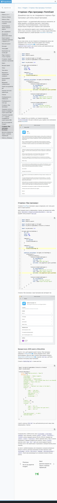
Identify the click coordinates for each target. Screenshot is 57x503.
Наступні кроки (6, 43)
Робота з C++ (5, 14)
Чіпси (3, 68)
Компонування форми (6, 79)
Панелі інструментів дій (7, 87)
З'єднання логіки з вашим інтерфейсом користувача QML (7, 111)
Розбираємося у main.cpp (6, 101)
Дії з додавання (6, 31)
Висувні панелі (6, 65)
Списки (4, 94)
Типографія (5, 48)
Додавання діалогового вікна (7, 34)
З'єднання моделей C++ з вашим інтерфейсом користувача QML (7, 117)
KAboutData (28, 353)
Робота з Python (6, 17)
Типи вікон (5, 70)
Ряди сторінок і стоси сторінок (6, 55)
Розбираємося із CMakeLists (6, 97)
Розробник (6, 2)
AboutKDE (43, 32)
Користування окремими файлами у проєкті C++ (7, 39)
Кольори (4, 46)
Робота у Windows (7, 138)
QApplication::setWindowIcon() (26, 357)
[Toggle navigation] (55, 1)
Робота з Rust (5, 19)
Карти (3, 63)
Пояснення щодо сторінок (6, 22)
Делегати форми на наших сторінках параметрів (7, 134)
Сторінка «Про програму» (6, 106)
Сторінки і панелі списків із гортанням (7, 59)
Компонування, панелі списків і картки (6, 27)
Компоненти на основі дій (6, 51)
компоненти (30, 44)
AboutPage (49, 32)
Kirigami (3, 12)
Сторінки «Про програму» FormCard (6, 128)
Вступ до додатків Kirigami (7, 123)
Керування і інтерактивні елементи (5, 74)
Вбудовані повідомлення (6, 83)
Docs (19, 8)
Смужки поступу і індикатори (7, 91)
